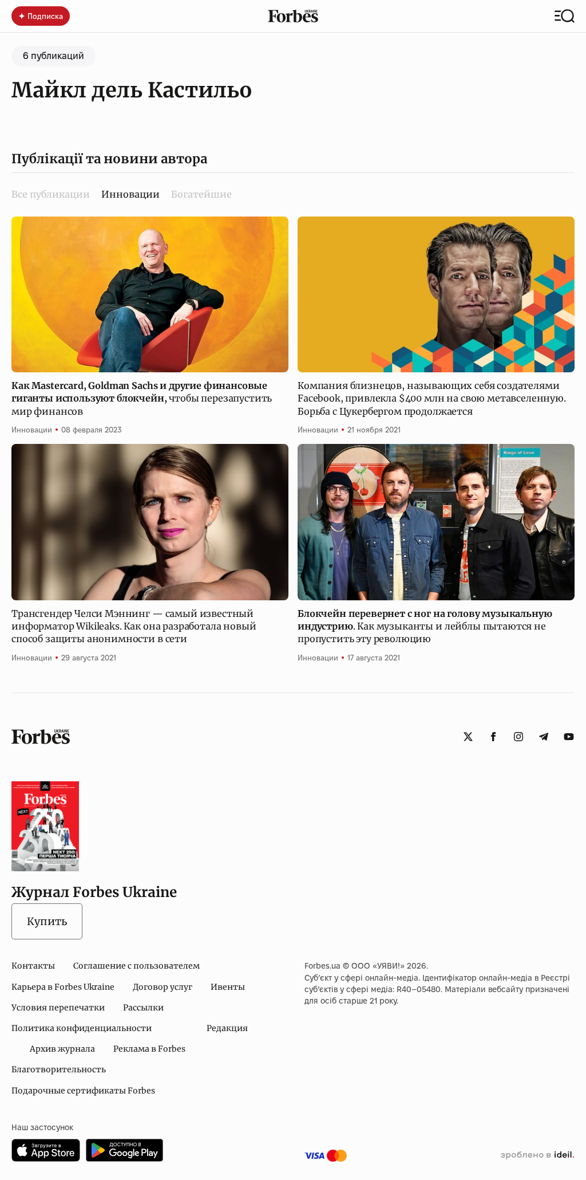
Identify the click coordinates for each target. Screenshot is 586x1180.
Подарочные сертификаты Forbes (83, 1090)
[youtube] (568, 736)
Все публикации (50, 194)
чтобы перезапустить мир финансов (141, 398)
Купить (47, 921)
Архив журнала (62, 1049)
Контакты (33, 966)
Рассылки (143, 1007)
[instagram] (518, 736)
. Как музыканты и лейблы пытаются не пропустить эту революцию (425, 626)
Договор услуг (162, 987)
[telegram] (543, 736)
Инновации (31, 430)
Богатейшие (201, 194)
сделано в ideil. (537, 1155)
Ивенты (228, 987)
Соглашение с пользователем (136, 966)
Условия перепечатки (58, 1007)
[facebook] (493, 736)
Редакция (227, 1028)
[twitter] (468, 736)
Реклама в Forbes (149, 1049)
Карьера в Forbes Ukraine (62, 987)
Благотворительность (58, 1069)
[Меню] (564, 16)
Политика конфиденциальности (81, 1028)
